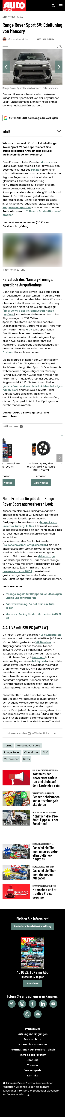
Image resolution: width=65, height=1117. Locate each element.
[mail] (38, 1014)
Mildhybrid (39, 661)
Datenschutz (32, 1039)
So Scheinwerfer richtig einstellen (25, 545)
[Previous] (6, 67)
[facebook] (32, 1004)
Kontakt (32, 1075)
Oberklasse (31, 752)
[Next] (58, 67)
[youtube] (53, 1004)
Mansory (47, 162)
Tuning (20, 16)
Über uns (32, 1060)
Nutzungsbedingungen (33, 1034)
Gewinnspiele (32, 1070)
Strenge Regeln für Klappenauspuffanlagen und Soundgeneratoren (34, 596)
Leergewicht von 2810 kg (18, 571)
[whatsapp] (27, 1014)
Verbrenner (11, 759)
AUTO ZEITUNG (9, 16)
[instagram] (22, 1004)
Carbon (7, 352)
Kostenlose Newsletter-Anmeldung (32, 926)
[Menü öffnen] (60, 6)
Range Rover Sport (28, 745)
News (26, 759)
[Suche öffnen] (53, 5)
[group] (32, 78)
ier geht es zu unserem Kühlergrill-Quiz (30, 524)
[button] (32, 131)
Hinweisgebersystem (32, 1055)
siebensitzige (46, 556)
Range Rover (12, 752)
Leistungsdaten (51, 635)
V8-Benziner (43, 642)
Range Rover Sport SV (17, 207)
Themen (32, 1065)
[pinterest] (12, 1004)
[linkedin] (43, 1004)
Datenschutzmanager (32, 1044)
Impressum (32, 1029)
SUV (30, 329)
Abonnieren (33, 983)
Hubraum (38, 657)
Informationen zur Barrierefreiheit (32, 1049)
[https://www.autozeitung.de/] (14, 5)
